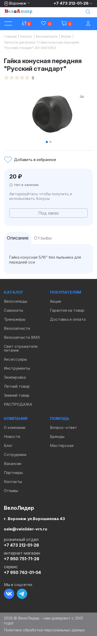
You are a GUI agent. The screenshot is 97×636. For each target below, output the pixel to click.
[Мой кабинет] (88, 23)
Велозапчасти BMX (22, 337)
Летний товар (17, 386)
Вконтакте (9, 594)
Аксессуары (15, 359)
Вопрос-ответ (63, 427)
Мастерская (61, 445)
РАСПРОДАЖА (18, 404)
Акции (55, 301)
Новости (12, 436)
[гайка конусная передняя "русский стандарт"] (52, 113)
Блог (8, 445)
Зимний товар (16, 395)
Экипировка (15, 377)
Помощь (59, 418)
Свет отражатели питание (21, 348)
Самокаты (13, 310)
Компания (15, 418)
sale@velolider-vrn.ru (25, 529)
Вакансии (12, 463)
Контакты (13, 481)
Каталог (14, 292)
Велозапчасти (17, 328)
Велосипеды (15, 301)
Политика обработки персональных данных (44, 629)
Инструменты (17, 368)
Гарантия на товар (67, 310)
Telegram (22, 594)
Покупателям (65, 292)
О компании (14, 427)
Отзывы (11, 490)
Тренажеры (14, 319)
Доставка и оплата (68, 319)
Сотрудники (15, 454)
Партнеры (13, 472)
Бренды (57, 436)
